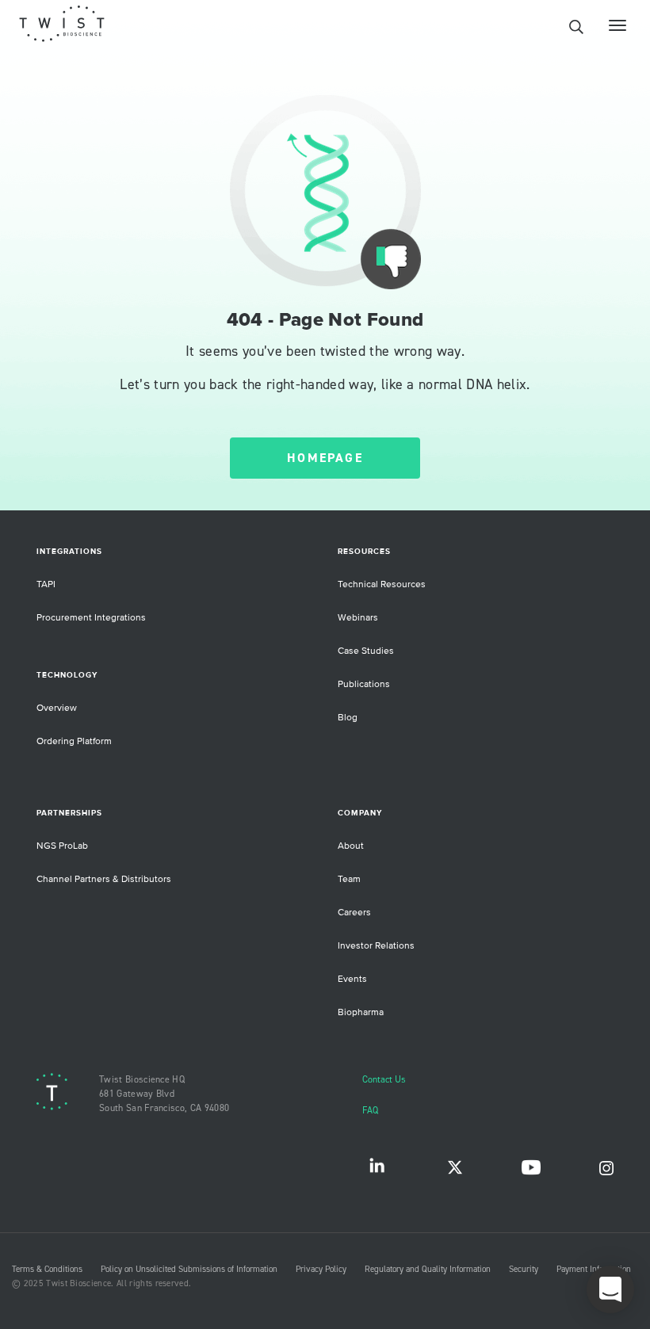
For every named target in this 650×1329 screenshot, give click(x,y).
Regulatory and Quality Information (428, 1269)
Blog (348, 718)
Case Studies (366, 651)
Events (352, 979)
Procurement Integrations (91, 618)
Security (523, 1269)
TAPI (45, 584)
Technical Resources (382, 584)
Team (349, 879)
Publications (364, 684)
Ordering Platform (74, 741)
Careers (354, 912)
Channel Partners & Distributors (103, 879)
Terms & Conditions (47, 1269)
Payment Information (593, 1269)
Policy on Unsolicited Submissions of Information (189, 1269)
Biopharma (361, 1012)
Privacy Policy (321, 1269)
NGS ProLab (62, 846)
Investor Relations (376, 946)
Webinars (358, 618)
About (351, 846)
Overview (56, 708)
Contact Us (384, 1080)
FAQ (370, 1111)
